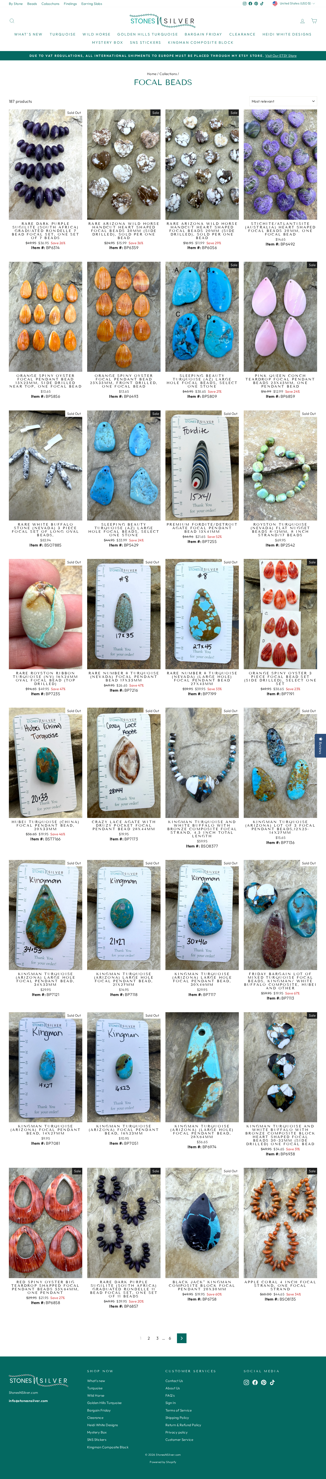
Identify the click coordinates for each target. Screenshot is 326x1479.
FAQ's (170, 1395)
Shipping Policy (177, 1418)
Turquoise (63, 34)
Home (152, 74)
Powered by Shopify (163, 1462)
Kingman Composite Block (201, 42)
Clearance (242, 34)
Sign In (170, 1403)
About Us (172, 1388)
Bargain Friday (204, 34)
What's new (28, 34)
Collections (168, 74)
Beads (32, 4)
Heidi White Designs (287, 34)
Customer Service (179, 1439)
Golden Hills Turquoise (147, 34)
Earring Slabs (91, 4)
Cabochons (50, 4)
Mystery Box (107, 42)
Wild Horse (96, 34)
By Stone (16, 4)
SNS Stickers (145, 42)
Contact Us (174, 1381)
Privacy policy (176, 1432)
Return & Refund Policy (183, 1425)
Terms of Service (178, 1410)
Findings (70, 4)
